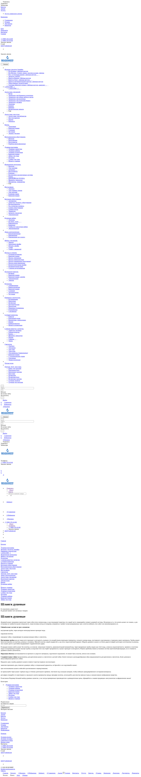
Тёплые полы (5, 580)
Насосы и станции (7, 563)
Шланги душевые (14, 698)
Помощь (3, 733)
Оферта (3, 771)
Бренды (3, 716)
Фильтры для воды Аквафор (10, 549)
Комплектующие (6, 598)
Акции (3, 714)
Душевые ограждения (8, 591)
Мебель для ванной (7, 556)
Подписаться (5, 707)
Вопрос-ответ (5, 742)
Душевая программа (12, 685)
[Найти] (2, 397)
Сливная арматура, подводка (10, 560)
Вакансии (8, 25)
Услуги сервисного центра (13, 13)
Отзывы (7, 22)
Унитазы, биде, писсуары (9, 573)
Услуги (3, 718)
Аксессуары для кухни (8, 568)
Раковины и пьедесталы (8, 551)
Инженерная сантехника (9, 554)
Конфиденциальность (8, 769)
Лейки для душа (6, 599)
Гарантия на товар (7, 740)
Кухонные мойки (6, 584)
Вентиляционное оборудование (11, 567)
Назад (11, 490)
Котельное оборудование (9, 565)
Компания (4, 720)
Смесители (4, 572)
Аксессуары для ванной (8, 577)
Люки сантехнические (8, 575)
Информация (5, 730)
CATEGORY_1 (6, 553)
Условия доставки (6, 739)
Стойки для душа (6, 593)
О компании (9, 20)
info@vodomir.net (6, 46)
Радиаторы (4, 558)
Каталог (3, 713)
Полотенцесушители (7, 579)
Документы (8, 23)
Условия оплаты (6, 737)
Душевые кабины (6, 596)
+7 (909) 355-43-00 (7, 39)
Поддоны (4, 594)
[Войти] (1, 468)
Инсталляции (5, 570)
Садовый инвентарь (7, 561)
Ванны (3, 582)
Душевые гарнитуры (7, 589)
